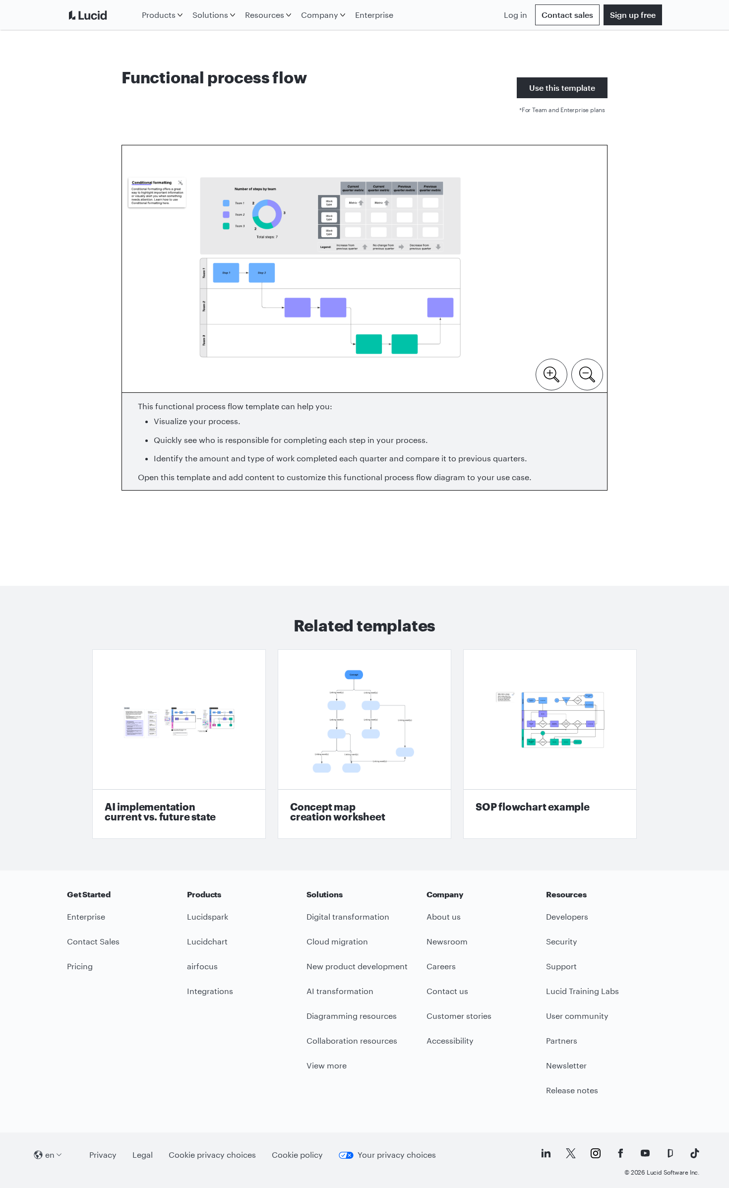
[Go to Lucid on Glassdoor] (670, 1153)
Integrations (210, 991)
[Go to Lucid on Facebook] (620, 1153)
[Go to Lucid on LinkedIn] (546, 1153)
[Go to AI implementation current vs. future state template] (179, 744)
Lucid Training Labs (582, 991)
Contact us (447, 991)
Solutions (210, 14)
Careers (441, 966)
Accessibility (450, 1040)
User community (577, 1015)
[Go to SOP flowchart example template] (550, 744)
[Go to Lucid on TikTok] (695, 1153)
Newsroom (447, 941)
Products (159, 14)
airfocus (202, 966)
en (50, 1154)
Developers (567, 916)
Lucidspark (207, 916)
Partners (561, 1040)
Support (561, 966)
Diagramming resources (351, 1015)
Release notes (572, 1090)
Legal (142, 1154)
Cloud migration (337, 941)
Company (319, 14)
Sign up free (633, 14)
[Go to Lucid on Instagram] (596, 1153)
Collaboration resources (351, 1040)
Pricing (80, 966)
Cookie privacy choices (212, 1154)
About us (443, 916)
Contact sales (567, 14)
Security (561, 941)
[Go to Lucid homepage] (102, 15)
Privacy (103, 1154)
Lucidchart (207, 941)
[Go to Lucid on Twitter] (571, 1153)
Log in (515, 14)
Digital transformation (347, 916)
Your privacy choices (397, 1154)
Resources (264, 14)
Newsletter (566, 1065)
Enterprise (374, 14)
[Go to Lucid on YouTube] (645, 1153)
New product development (357, 966)
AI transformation (339, 991)
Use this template (562, 87)
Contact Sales (93, 941)
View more (326, 1065)
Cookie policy (297, 1154)
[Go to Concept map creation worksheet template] (364, 744)
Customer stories (458, 1015)
